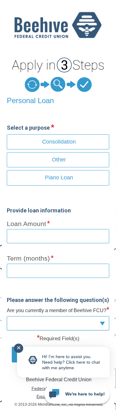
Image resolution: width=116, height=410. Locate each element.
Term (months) (28, 258)
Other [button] (59, 160)
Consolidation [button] (59, 142)
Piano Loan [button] (59, 177)
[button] (58, 323)
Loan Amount (26, 223)
